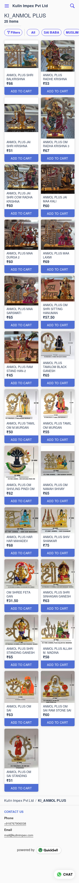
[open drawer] (6, 5)
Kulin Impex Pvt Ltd (30, 6)
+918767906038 (15, 823)
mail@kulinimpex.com (18, 835)
